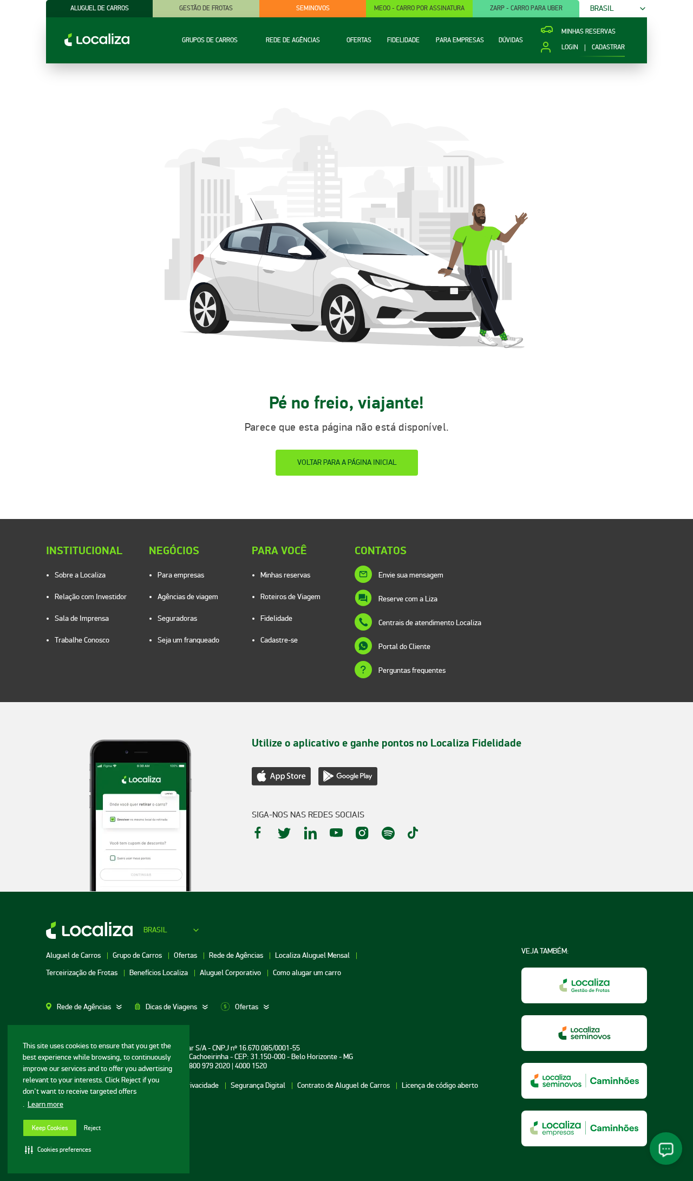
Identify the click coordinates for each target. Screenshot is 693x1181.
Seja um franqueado (188, 640)
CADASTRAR (608, 47)
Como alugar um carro (307, 972)
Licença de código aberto (440, 1085)
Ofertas (186, 955)
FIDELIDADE (403, 40)
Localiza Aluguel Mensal (313, 955)
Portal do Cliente (404, 646)
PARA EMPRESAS (460, 40)
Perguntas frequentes (412, 670)
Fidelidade (276, 618)
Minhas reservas (285, 575)
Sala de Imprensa (82, 618)
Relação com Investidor (91, 596)
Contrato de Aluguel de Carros (344, 1085)
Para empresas (181, 575)
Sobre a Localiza (80, 575)
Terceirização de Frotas (82, 972)
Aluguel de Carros (74, 955)
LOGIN (569, 47)
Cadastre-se (279, 640)
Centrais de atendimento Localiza (429, 622)
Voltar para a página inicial (346, 462)
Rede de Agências (237, 955)
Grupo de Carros (138, 955)
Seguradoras (177, 618)
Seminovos (313, 8)
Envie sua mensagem (410, 575)
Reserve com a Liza (407, 599)
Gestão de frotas (206, 8)
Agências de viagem (188, 596)
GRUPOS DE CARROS (210, 40)
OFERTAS (358, 40)
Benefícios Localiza (159, 972)
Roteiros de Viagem (290, 596)
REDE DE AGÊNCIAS (293, 40)
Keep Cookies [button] (50, 1128)
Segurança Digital (259, 1085)
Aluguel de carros (99, 8)
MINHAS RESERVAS (588, 32)
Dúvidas (511, 40)
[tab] (90, 1007)
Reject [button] (92, 1128)
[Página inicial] (87, 43)
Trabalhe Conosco (82, 640)
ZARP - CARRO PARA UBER (526, 8)
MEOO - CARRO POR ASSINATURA (419, 8)
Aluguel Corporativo (231, 972)
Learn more (45, 1104)
